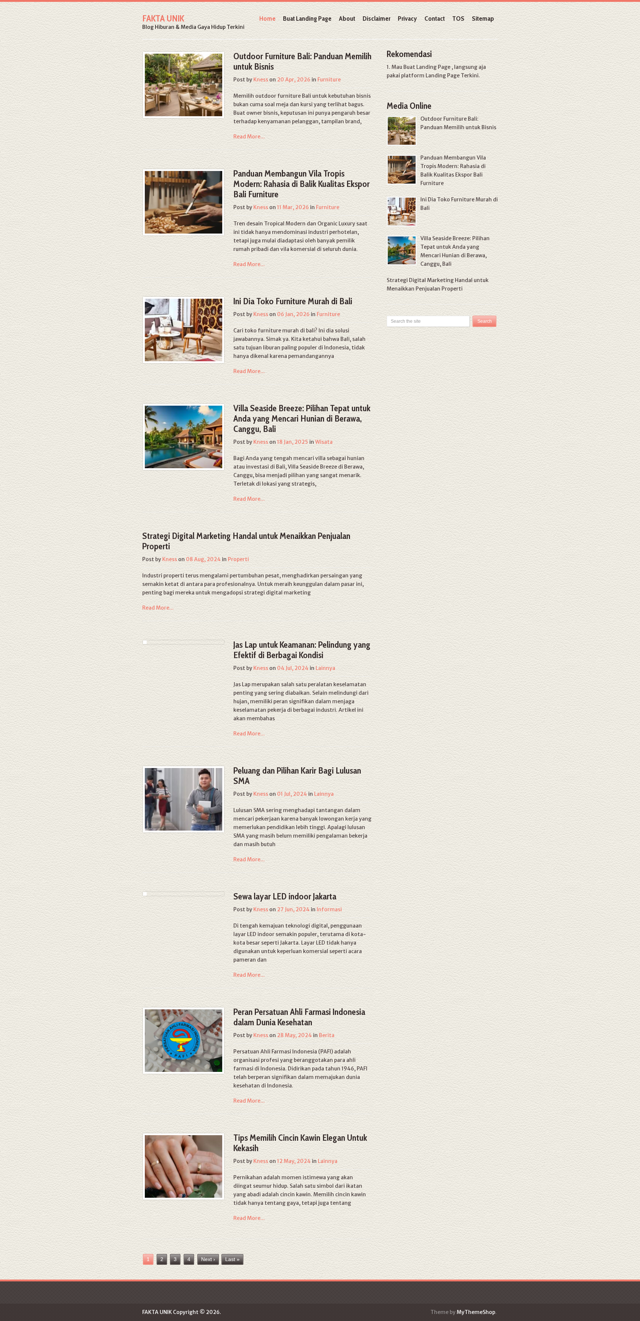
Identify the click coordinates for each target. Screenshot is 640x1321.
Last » (232, 1259)
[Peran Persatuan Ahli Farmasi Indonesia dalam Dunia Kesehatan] (183, 1040)
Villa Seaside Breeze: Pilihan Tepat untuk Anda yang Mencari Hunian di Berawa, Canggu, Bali (301, 418)
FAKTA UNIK (163, 18)
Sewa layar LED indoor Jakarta (284, 896)
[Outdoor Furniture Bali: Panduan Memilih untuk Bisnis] (183, 85)
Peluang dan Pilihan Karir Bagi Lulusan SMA (297, 775)
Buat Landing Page (307, 18)
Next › (208, 1259)
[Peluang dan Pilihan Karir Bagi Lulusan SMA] (183, 799)
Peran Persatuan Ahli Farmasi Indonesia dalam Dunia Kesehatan (299, 1016)
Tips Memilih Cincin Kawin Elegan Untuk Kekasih (300, 1142)
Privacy (407, 18)
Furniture (329, 79)
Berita (326, 1035)
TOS (458, 18)
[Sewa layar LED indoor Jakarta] (145, 894)
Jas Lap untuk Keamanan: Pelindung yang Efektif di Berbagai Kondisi (301, 649)
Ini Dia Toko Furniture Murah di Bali (292, 301)
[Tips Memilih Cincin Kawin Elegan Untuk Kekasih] (183, 1166)
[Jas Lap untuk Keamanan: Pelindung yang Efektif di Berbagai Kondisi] (145, 642)
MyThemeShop (476, 1312)
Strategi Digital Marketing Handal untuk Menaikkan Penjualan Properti (246, 540)
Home (267, 18)
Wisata (324, 442)
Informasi (329, 909)
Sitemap (483, 18)
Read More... (249, 136)
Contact (434, 18)
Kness (260, 79)
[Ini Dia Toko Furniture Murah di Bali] (183, 330)
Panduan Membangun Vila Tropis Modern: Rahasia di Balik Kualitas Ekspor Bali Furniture (301, 184)
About (347, 18)
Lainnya (325, 668)
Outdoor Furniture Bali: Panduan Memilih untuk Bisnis (302, 61)
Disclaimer (376, 18)
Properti (238, 559)
